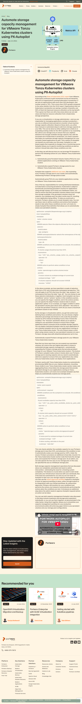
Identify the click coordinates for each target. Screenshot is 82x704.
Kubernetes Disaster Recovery (20, 678)
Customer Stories (61, 666)
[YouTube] (79, 642)
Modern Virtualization (19, 669)
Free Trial (4, 675)
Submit (17, 564)
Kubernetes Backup (18, 674)
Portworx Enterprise (5, 665)
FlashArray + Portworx (32, 667)
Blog (43, 673)
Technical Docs (73, 666)
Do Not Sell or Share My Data (53, 700)
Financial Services (20, 693)
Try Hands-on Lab (68, 6)
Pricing (27, 6)
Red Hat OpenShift (34, 671)
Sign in (78, 1)
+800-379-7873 (10, 650)
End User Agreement (21, 700)
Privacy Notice (67, 700)
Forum (71, 669)
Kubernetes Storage (18, 665)
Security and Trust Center (36, 700)
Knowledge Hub (46, 676)
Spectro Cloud (33, 676)
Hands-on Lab (46, 671)
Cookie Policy (21, 701)
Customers (40, 6)
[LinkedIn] (71, 642)
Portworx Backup (7, 668)
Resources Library (47, 664)
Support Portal (73, 664)
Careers (58, 671)
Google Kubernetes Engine (34, 685)
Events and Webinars (45, 667)
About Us (58, 664)
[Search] (66, 1)
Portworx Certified (74, 671)
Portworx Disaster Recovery (7, 672)
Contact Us (76, 6)
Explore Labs (34, 1)
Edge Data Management (19, 690)
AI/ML (17, 686)
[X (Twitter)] (75, 642)
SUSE (30, 673)
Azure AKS (32, 681)
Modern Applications (18, 683)
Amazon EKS (32, 679)
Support (71, 1)
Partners (58, 669)
